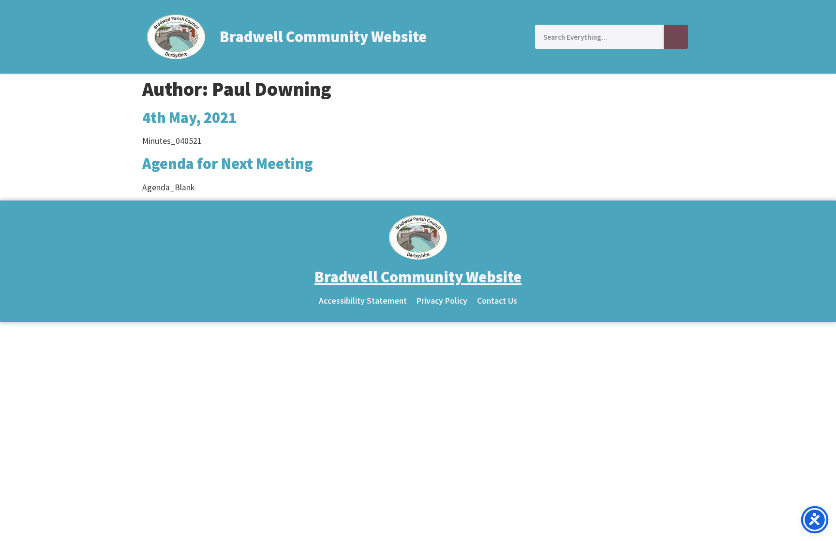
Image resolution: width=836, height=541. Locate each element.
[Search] (676, 37)
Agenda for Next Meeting (227, 163)
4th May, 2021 (189, 117)
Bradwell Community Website (323, 36)
